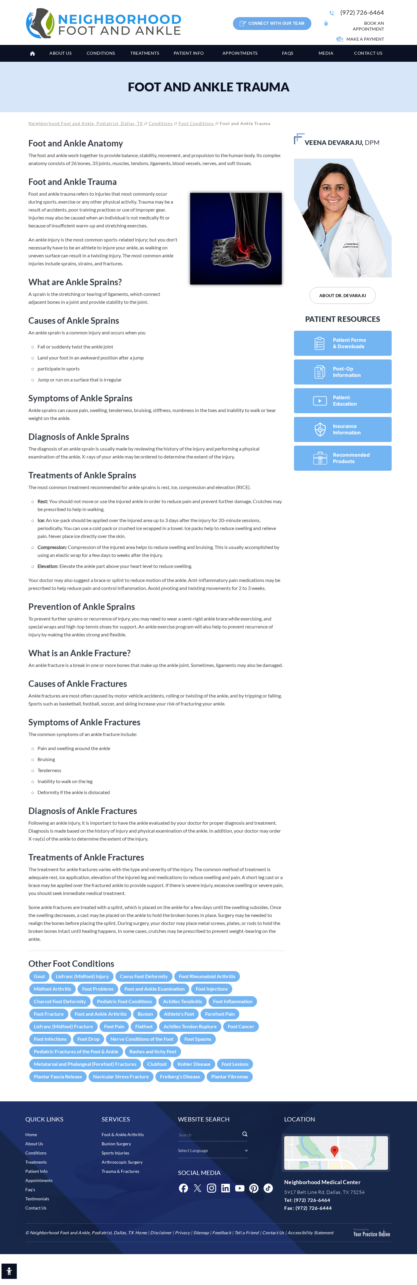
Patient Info (36, 1171)
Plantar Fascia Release (58, 1076)
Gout (39, 976)
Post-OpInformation (347, 372)
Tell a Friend (246, 1232)
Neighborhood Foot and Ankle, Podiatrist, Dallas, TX (85, 123)
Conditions (161, 123)
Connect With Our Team (276, 23)
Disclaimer (161, 1232)
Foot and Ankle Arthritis (101, 1014)
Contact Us (35, 1207)
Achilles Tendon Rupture (190, 1026)
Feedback (221, 1232)
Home (34, 53)
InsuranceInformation (347, 429)
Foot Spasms (197, 1039)
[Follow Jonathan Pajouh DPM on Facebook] (183, 1188)
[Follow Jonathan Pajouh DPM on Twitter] (197, 1188)
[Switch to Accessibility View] (9, 1271)
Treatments (36, 1162)
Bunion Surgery (116, 1143)
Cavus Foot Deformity (144, 976)
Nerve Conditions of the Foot (142, 1039)
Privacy (182, 1232)
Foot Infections (50, 1039)
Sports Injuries (115, 1152)
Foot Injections (212, 989)
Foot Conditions (196, 123)
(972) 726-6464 (362, 12)
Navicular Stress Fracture (121, 1076)
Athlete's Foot (179, 1014)
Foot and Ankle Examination (155, 989)
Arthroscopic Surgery (122, 1162)
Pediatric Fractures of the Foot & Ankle (76, 1051)
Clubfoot (157, 1064)
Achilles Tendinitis (182, 1001)
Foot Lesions (235, 1064)
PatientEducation (345, 400)
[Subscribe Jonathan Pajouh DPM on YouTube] (239, 1188)
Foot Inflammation (232, 1001)
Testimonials (37, 1198)
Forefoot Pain (220, 1014)
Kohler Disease (194, 1064)
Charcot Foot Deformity (60, 1001)
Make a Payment (365, 39)
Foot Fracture (49, 1014)
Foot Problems (98, 989)
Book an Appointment (368, 25)
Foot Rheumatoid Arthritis (207, 976)
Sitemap (201, 1232)
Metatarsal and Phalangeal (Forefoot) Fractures (85, 1064)
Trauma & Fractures (120, 1171)
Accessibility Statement (311, 1232)
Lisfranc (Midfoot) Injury (82, 976)
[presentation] (208, 87)
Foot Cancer (241, 1026)
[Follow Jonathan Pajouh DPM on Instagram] (211, 1188)
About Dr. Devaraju (342, 295)
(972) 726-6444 (314, 1208)
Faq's (30, 1189)
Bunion (145, 1014)
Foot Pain (114, 1026)
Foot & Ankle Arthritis (123, 1134)
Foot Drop (89, 1039)
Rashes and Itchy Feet (152, 1051)
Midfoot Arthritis (52, 989)
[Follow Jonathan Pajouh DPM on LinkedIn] (225, 1188)
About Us (34, 1143)
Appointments (39, 1180)
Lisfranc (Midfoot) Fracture (63, 1026)
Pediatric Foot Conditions (124, 1001)
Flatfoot (144, 1026)
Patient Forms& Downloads (349, 343)
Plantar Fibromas (229, 1076)
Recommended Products (351, 458)
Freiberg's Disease (180, 1076)
